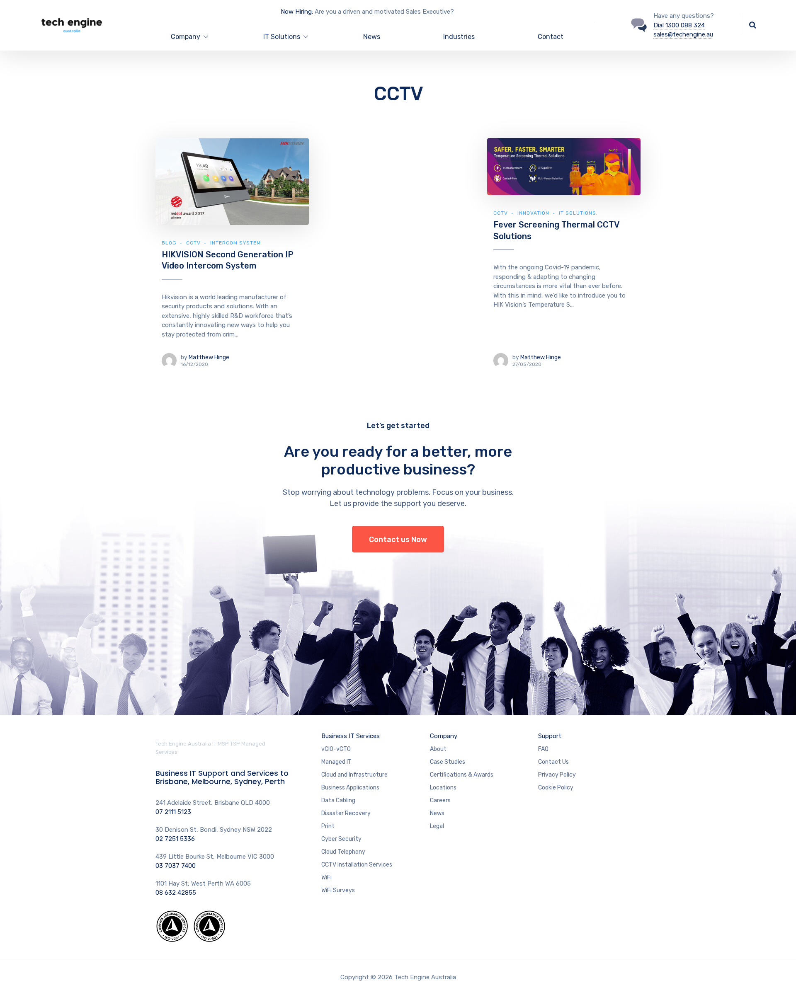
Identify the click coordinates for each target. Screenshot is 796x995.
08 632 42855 (175, 892)
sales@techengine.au (683, 34)
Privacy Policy (557, 774)
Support (549, 736)
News (371, 37)
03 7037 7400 (175, 865)
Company (185, 37)
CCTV (193, 243)
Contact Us (553, 761)
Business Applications (350, 787)
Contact (550, 37)
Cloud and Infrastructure (354, 774)
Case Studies (447, 761)
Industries (459, 37)
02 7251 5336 (175, 838)
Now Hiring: (297, 11)
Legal (437, 826)
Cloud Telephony (343, 851)
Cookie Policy (555, 787)
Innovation (533, 213)
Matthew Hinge (209, 357)
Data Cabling (338, 800)
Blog (169, 243)
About (438, 749)
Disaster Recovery (346, 813)
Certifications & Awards (461, 774)
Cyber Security (341, 838)
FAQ (543, 749)
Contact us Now (398, 539)
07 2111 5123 (173, 812)
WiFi (326, 877)
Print (328, 826)
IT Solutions (281, 37)
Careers (440, 800)
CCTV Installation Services (356, 864)
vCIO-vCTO (336, 749)
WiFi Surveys (338, 890)
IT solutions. (578, 213)
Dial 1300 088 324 (679, 25)
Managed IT (336, 761)
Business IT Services (350, 736)
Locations (443, 787)
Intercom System (235, 243)
